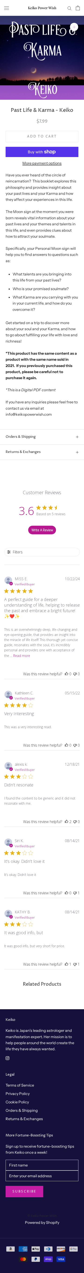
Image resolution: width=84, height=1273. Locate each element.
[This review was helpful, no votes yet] (66, 673)
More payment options (42, 163)
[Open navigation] (6, 8)
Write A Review (42, 530)
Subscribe (24, 1191)
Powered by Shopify (42, 1222)
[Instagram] (7, 1058)
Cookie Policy (17, 1102)
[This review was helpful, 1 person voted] (66, 964)
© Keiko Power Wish (42, 1216)
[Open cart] (78, 8)
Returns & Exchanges (23, 451)
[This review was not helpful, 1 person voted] (75, 893)
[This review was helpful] (66, 821)
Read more (21, 655)
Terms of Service (20, 1085)
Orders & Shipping (21, 436)
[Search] (69, 8)
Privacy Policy (18, 1093)
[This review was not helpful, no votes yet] (75, 673)
